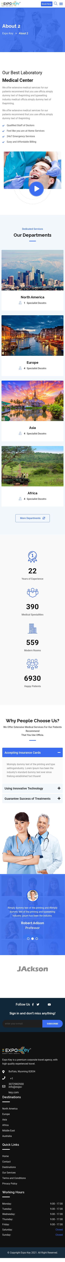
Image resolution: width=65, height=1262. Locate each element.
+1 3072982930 (12, 1079)
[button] (32, 752)
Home (5, 1156)
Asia (32, 428)
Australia (7, 1136)
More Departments (30, 518)
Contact (6, 1161)
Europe (32, 362)
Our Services (9, 1172)
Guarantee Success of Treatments (27, 798)
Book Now (47, 4)
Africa (32, 493)
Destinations (9, 1167)
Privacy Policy (9, 1183)
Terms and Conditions (14, 1178)
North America (32, 297)
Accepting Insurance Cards (23, 752)
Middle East (8, 1130)
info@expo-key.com (12, 1087)
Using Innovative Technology (24, 788)
